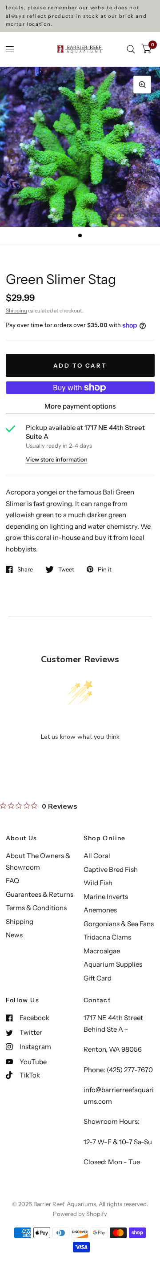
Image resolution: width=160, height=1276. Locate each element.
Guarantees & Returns (39, 894)
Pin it (105, 569)
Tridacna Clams (107, 937)
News (14, 935)
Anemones (100, 910)
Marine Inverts (106, 896)
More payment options (80, 406)
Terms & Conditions (36, 907)
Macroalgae (102, 951)
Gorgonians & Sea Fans (119, 924)
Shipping (16, 310)
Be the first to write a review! (80, 760)
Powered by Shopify (80, 1213)
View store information (57, 459)
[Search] (131, 49)
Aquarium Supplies (113, 964)
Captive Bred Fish (111, 869)
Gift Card (98, 978)
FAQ (12, 880)
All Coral (97, 855)
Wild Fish (98, 883)
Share (25, 569)
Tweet (66, 569)
